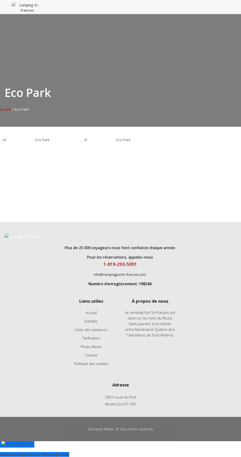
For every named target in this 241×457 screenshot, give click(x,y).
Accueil (5, 109)
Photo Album (91, 346)
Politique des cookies (91, 363)
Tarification (91, 338)
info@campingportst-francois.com (120, 274)
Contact (91, 355)
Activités (91, 321)
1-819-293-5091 (120, 264)
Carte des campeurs (91, 329)
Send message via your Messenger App (34, 454)
